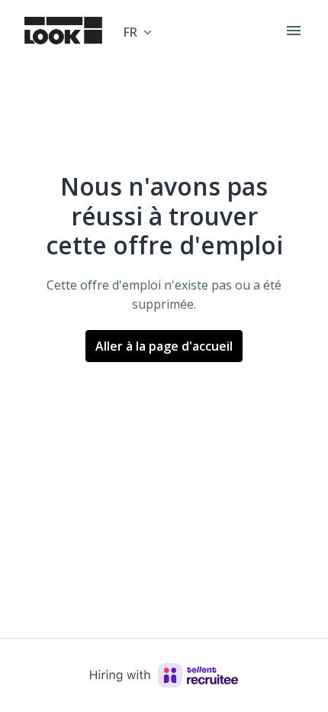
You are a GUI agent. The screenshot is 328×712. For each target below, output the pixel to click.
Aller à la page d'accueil (164, 346)
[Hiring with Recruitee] (164, 675)
